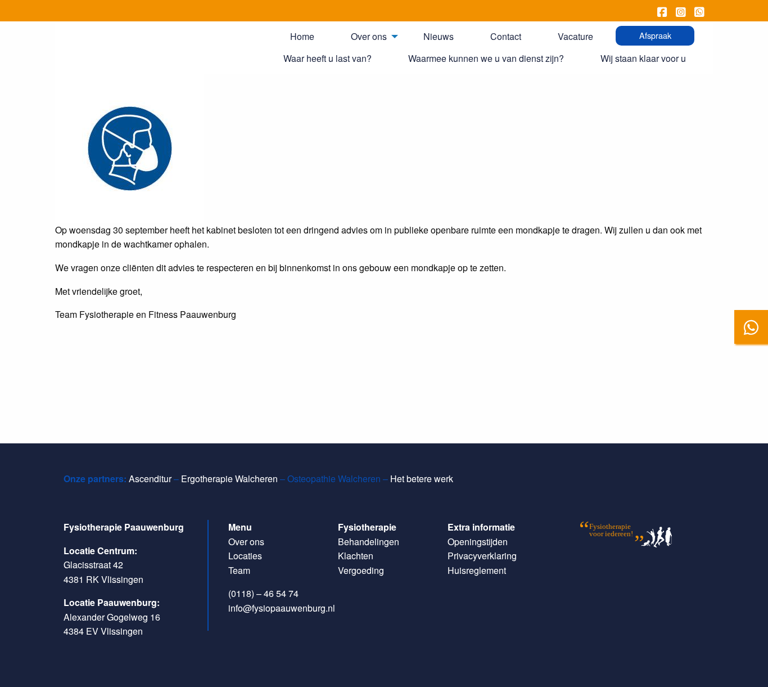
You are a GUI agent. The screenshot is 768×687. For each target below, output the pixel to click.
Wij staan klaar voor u (643, 58)
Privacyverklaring (482, 555)
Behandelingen (368, 541)
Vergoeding (361, 570)
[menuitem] (306, 36)
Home (302, 36)
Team (239, 570)
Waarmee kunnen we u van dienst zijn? (486, 58)
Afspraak (655, 35)
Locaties (245, 555)
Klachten (355, 555)
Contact (505, 36)
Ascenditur (150, 478)
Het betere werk (421, 478)
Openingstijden (478, 541)
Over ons (369, 36)
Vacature (575, 36)
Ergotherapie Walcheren (229, 478)
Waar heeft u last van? (327, 58)
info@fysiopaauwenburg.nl (281, 607)
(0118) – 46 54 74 (263, 593)
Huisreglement (477, 570)
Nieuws (438, 36)
